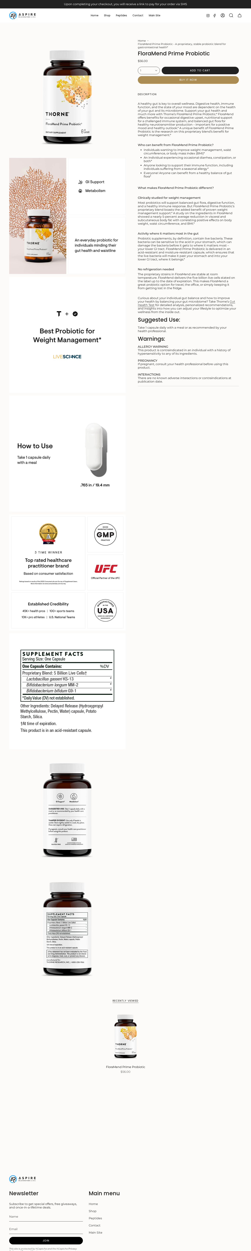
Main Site (95, 1232)
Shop (92, 1211)
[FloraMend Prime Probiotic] (126, 1036)
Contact (95, 1225)
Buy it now (188, 80)
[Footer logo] (23, 1179)
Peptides (95, 1218)
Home (142, 40)
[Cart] (239, 15)
